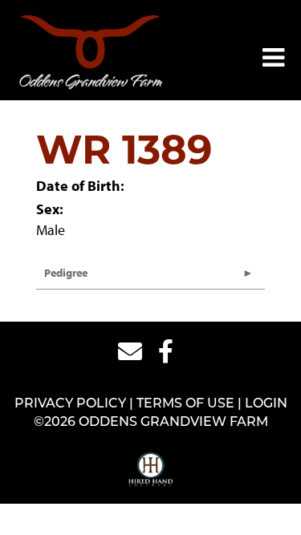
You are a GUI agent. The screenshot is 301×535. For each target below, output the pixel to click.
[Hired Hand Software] (150, 470)
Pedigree (65, 272)
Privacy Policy (70, 404)
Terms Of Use (185, 404)
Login (266, 404)
